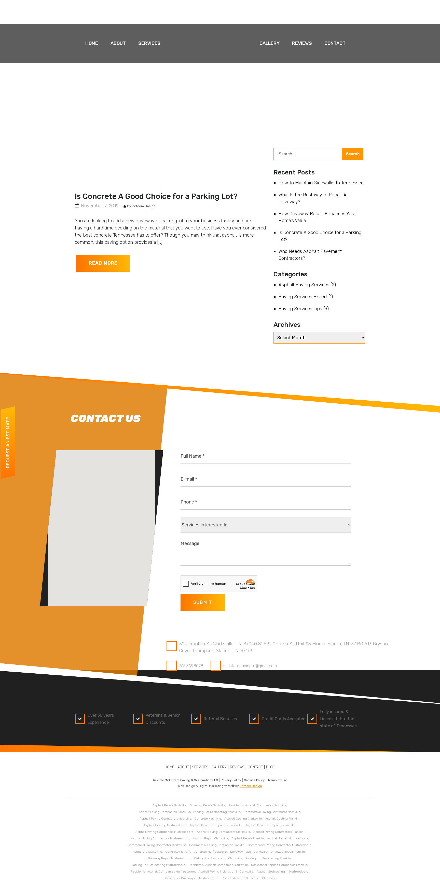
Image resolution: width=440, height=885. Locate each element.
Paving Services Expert (303, 296)
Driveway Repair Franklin (288, 851)
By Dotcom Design (141, 206)
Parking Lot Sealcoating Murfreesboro (158, 865)
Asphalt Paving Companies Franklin (270, 825)
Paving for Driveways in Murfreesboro (191, 878)
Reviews (302, 43)
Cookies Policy (254, 780)
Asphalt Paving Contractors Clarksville (223, 832)
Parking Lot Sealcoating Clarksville (218, 858)
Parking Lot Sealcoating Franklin (268, 858)
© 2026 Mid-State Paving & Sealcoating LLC (185, 780)
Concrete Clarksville (148, 851)
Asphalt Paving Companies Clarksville (216, 825)
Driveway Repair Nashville (207, 805)
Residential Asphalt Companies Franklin (279, 865)
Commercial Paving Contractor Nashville (271, 812)
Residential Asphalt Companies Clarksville (218, 865)
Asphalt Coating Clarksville (243, 818)
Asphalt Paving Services (304, 285)
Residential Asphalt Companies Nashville (257, 805)
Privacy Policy (231, 780)
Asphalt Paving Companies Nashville (164, 812)
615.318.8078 (191, 665)
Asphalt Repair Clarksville (210, 838)
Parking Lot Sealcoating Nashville (216, 812)
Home (91, 43)
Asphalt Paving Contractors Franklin (278, 832)
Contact (335, 43)
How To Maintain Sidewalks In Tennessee (321, 183)
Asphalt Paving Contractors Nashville (165, 818)
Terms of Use (277, 780)
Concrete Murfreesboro (210, 851)
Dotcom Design (251, 786)
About (118, 43)
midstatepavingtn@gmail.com (250, 665)
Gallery (269, 43)
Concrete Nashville (208, 818)
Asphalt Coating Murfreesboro (165, 825)
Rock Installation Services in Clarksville (249, 878)
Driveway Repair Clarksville (248, 851)
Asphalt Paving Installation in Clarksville (225, 871)
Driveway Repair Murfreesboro (169, 858)
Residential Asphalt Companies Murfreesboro (163, 871)
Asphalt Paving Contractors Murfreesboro (160, 838)
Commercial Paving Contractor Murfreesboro (279, 845)
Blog (270, 767)
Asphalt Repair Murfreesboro (287, 838)
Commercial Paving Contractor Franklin (216, 845)
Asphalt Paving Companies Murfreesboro (164, 832)
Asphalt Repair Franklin (247, 838)
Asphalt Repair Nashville (169, 805)
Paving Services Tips (300, 308)
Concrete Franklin (177, 851)
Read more (103, 263)
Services (149, 43)
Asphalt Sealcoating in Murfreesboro (282, 871)
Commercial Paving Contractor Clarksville (157, 845)
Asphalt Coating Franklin (282, 818)
